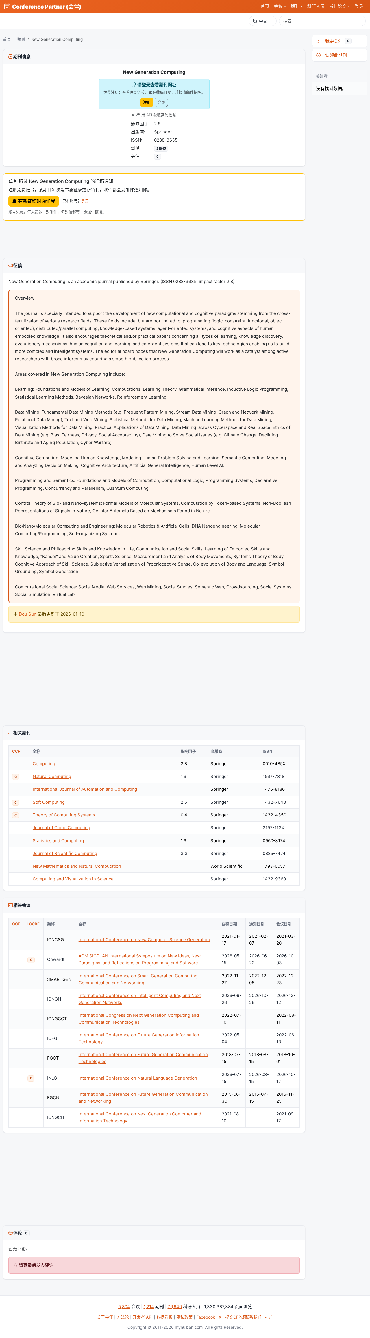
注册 (147, 102)
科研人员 (316, 6)
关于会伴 (105, 1317)
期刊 (21, 39)
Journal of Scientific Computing (65, 853)
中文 (263, 21)
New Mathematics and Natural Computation (77, 866)
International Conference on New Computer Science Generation (144, 939)
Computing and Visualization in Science (73, 879)
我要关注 (336, 41)
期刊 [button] (295, 6)
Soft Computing (49, 802)
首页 (265, 6)
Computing (44, 763)
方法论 (123, 1317)
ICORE (33, 924)
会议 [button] (278, 6)
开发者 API (143, 1317)
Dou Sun (27, 614)
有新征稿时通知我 (36, 201)
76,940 (175, 1306)
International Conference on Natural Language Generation (138, 1078)
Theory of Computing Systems (64, 815)
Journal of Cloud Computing (61, 827)
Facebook (205, 1317)
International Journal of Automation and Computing (85, 789)
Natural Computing (52, 776)
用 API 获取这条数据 (158, 115)
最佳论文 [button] (338, 6)
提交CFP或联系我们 (243, 1317)
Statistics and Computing (58, 840)
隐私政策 (184, 1317)
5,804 (124, 1306)
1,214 (149, 1306)
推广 (269, 1317)
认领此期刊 (335, 55)
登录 (359, 6)
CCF (16, 751)
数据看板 (164, 1317)
